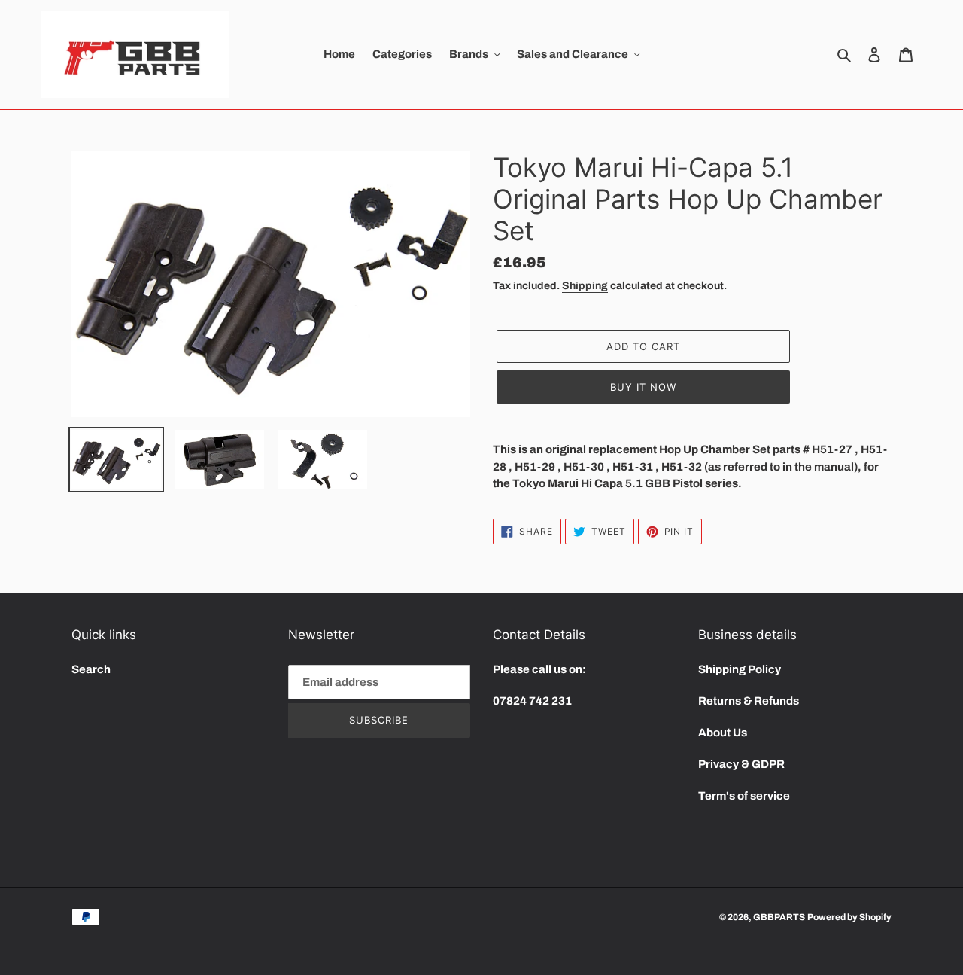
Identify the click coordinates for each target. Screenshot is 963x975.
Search (91, 669)
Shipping (585, 285)
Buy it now (643, 387)
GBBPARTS (779, 917)
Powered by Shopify (849, 917)
